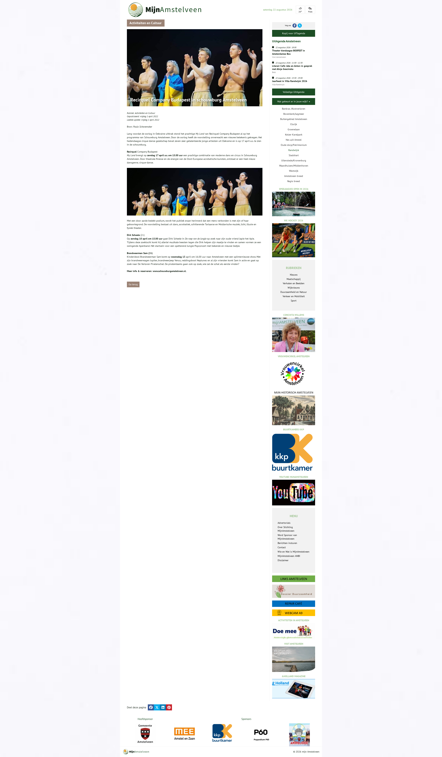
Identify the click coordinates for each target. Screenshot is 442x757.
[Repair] (293, 603)
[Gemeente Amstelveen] (145, 733)
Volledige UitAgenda (293, 92)
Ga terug (133, 284)
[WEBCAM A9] (293, 612)
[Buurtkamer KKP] (227, 733)
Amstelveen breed (293, 176)
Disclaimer (283, 560)
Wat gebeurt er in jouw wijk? (292, 101)
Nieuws (293, 274)
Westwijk (293, 170)
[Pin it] (169, 707)
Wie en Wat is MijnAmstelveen (293, 551)
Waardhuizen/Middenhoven (293, 165)
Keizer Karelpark (293, 134)
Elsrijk (293, 124)
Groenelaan (294, 129)
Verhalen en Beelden (293, 283)
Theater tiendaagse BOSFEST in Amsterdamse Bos (288, 52)
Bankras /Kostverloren (293, 108)
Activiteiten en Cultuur (145, 113)
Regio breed (293, 181)
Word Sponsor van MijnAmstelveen (287, 537)
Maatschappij (294, 279)
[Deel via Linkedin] (163, 707)
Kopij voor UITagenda (293, 33)
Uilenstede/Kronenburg (293, 160)
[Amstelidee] (304, 734)
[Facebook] (294, 25)
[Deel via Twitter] (157, 707)
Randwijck (293, 150)
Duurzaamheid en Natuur (293, 292)
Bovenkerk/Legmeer (293, 113)
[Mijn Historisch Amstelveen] (293, 408)
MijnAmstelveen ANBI (289, 556)
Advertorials (284, 522)
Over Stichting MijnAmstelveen (286, 529)
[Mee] (189, 733)
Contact (282, 547)
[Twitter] (300, 25)
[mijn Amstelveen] (167, 9)
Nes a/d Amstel (293, 139)
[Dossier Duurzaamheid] (293, 591)
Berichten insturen (287, 543)
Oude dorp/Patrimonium (294, 144)
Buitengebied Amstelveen (293, 119)
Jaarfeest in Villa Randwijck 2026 (289, 81)
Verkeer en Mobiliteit (294, 296)
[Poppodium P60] (265, 733)
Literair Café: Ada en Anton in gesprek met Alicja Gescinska (292, 67)
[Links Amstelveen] (293, 578)
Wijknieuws (294, 287)
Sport (293, 300)
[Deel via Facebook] (151, 707)
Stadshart (294, 155)
